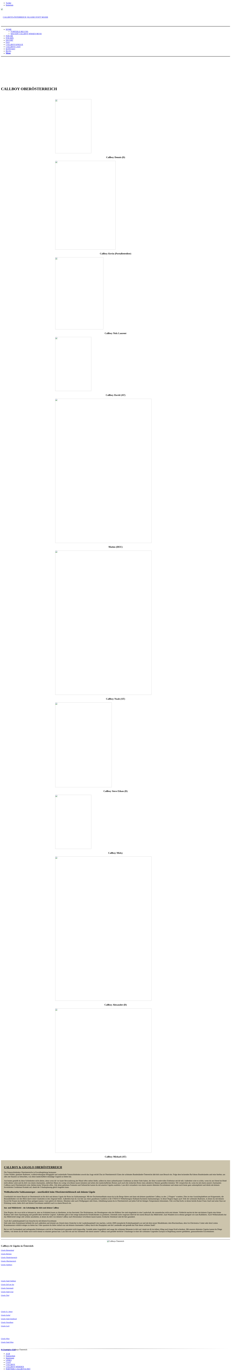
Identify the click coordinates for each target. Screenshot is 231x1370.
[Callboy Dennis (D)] (73, 153)
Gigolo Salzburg (6, 1265)
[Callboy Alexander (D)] (103, 1000)
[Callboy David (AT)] (73, 390)
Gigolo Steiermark (7, 1288)
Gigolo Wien (5, 1339)
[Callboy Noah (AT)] (103, 694)
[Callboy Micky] (73, 848)
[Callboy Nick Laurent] (79, 329)
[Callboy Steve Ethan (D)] (83, 787)
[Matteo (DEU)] (103, 542)
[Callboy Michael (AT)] (103, 1152)
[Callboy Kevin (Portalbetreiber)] (85, 249)
